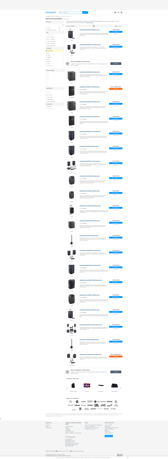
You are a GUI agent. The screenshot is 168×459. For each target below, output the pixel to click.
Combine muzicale (69, 431)
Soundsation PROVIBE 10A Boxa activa (89, 146)
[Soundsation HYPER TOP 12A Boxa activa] (72, 91)
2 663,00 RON (115, 220)
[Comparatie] (115, 12)
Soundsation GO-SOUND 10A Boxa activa (90, 191)
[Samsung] (83, 401)
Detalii (72, 40)
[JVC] (103, 405)
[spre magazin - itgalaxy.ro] (72, 34)
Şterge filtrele (66, 18)
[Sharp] (70, 405)
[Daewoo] (116, 405)
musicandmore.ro (116, 48)
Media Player (114, 391)
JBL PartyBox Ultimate (70, 441)
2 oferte (115, 358)
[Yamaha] (90, 405)
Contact (47, 426)
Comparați (115, 88)
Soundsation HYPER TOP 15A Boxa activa (90, 116)
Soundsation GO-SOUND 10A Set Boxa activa (90, 354)
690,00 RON (116, 191)
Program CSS (107, 431)
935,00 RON (116, 295)
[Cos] (118, 12)
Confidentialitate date (50, 454)
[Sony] (90, 401)
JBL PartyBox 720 (69, 439)
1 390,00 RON (115, 310)
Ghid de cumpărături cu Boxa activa (80, 61)
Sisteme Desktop (73, 391)
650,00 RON (116, 205)
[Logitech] (116, 401)
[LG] (96, 401)
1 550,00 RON (115, 116)
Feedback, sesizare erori (90, 429)
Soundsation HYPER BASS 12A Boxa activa (90, 220)
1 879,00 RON (115, 339)
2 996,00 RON (115, 44)
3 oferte (115, 90)
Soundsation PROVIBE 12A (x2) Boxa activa (90, 250)
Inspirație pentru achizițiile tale (92, 427)
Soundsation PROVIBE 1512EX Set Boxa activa (91, 324)
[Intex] (87, 409)
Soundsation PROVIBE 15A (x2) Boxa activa (90, 44)
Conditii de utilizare (60, 454)
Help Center (107, 426)
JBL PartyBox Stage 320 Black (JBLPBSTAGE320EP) (71, 445)
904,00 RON (116, 146)
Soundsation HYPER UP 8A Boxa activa (89, 235)
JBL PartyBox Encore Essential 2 (72, 443)
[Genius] (109, 405)
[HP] (77, 401)
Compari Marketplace (109, 429)
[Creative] (100, 409)
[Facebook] (118, 454)
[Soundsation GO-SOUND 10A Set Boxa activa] (72, 359)
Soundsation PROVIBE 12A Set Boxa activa (90, 161)
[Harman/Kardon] (113, 409)
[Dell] (70, 401)
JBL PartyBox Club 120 (70, 440)
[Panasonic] (103, 401)
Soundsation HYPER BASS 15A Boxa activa (90, 72)
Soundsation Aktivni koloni (63, 451)
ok (62, 25)
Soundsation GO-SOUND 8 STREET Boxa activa (91, 280)
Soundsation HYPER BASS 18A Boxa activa (90, 101)
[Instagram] (121, 454)
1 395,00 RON (115, 235)
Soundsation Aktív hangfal (77, 451)
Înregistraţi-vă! (109, 436)
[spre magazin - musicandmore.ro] (72, 49)
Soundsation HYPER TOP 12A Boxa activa (90, 87)
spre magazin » (115, 31)
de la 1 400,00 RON (116, 87)
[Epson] (109, 401)
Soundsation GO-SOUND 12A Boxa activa (90, 295)
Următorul (115, 63)
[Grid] (96, 26)
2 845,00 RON (115, 72)
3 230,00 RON (115, 101)
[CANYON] (74, 409)
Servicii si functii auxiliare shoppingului (93, 425)
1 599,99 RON (115, 30)
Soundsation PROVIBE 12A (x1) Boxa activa (90, 131)
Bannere (106, 430)
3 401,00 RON (115, 161)
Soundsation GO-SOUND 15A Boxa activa (90, 176)
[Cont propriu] (121, 12)
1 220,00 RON (115, 265)
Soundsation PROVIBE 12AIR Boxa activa (89, 310)
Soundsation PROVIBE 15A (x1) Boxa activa (90, 265)
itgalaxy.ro (116, 33)
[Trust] (77, 405)
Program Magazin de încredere (111, 427)
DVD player (100, 391)
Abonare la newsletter (90, 426)
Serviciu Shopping (109, 433)
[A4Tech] (80, 409)
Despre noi (48, 425)
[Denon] (93, 409)
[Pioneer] (83, 405)
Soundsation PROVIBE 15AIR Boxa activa (89, 29)
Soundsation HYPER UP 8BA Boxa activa (89, 339)
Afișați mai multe (89, 22)
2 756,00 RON (115, 250)
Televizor (87, 391)
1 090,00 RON (115, 131)
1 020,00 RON (115, 176)
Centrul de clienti (108, 425)
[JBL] (96, 405)
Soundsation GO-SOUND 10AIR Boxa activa (90, 205)
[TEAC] (106, 409)
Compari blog (49, 427)
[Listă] (94, 26)
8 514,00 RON (115, 324)
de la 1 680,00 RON (116, 354)
